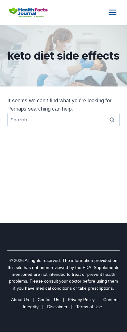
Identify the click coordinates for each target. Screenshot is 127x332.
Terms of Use (89, 306)
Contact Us (48, 299)
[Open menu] (112, 12)
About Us (20, 299)
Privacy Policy (81, 299)
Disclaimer (57, 306)
